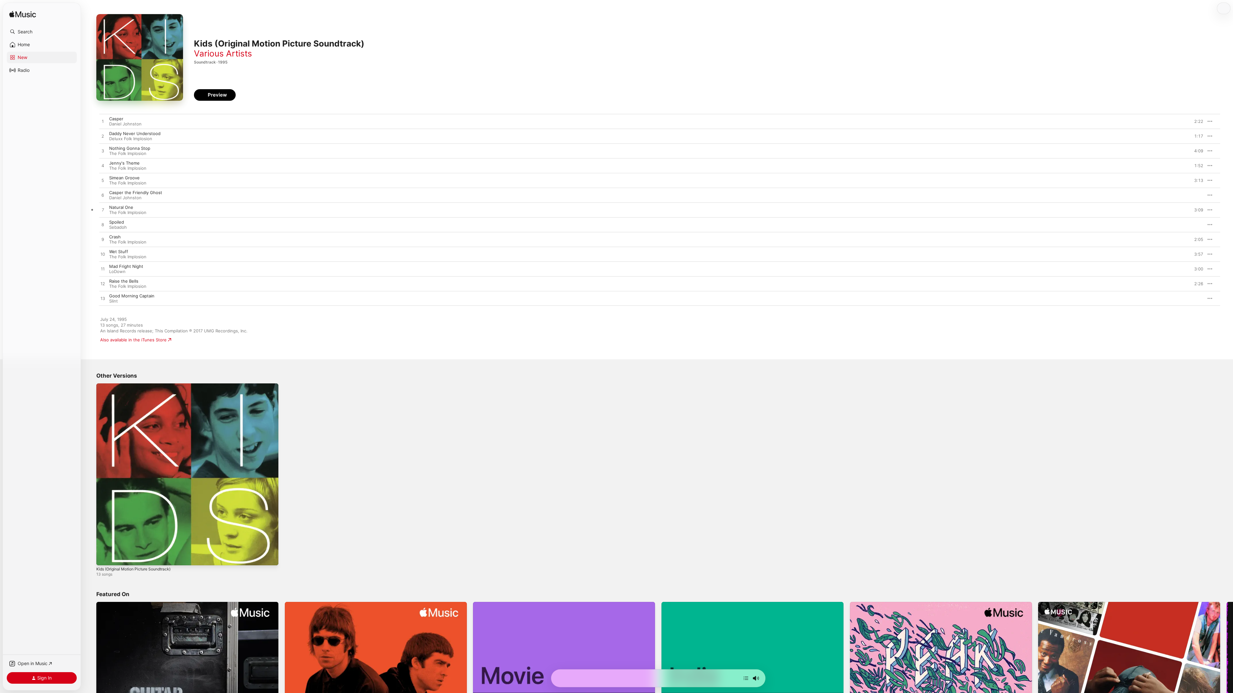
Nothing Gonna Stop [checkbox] (129, 148)
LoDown (117, 271)
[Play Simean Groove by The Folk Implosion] (102, 181)
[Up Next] (746, 678)
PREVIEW (1196, 121)
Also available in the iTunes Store (133, 339)
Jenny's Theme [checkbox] (124, 163)
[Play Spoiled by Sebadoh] (102, 225)
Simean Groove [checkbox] (124, 177)
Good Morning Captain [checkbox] (131, 295)
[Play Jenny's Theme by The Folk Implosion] (102, 166)
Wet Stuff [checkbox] (118, 251)
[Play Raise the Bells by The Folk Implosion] (102, 284)
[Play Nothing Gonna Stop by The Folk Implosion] (102, 151)
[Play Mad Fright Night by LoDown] (102, 269)
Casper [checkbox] (116, 118)
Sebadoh (118, 227)
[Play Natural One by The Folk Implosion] (102, 210)
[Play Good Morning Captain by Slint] (102, 299)
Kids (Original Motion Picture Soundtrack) (137, 386)
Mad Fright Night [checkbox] (126, 266)
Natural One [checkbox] (121, 207)
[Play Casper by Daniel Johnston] (102, 121)
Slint (113, 301)
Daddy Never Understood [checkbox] (135, 133)
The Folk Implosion (127, 153)
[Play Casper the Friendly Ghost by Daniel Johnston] (102, 195)
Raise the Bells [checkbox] (123, 281)
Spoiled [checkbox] (116, 222)
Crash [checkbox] (115, 236)
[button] (41, 31)
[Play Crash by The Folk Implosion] (102, 240)
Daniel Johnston (125, 123)
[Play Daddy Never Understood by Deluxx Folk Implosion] (102, 136)
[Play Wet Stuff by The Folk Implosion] (102, 254)
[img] (22, 14)
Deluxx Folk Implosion (130, 138)
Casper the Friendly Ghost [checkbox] (135, 192)
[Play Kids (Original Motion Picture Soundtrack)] (104, 557)
